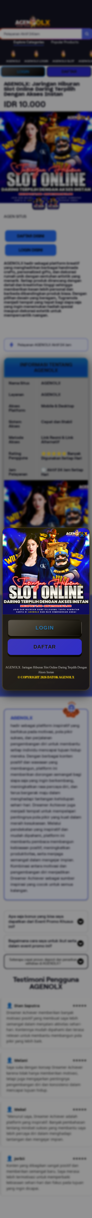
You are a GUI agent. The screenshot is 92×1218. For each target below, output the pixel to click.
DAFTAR (44, 647)
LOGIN (45, 628)
